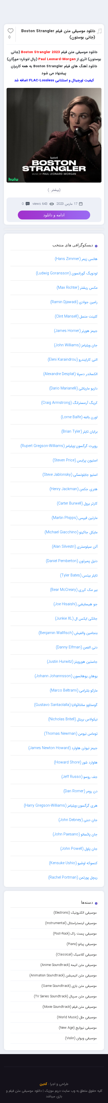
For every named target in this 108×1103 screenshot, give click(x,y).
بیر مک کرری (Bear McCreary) (74, 590)
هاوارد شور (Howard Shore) (76, 762)
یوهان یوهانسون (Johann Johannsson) (66, 676)
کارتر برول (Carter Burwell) (77, 503)
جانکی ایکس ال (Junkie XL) (76, 618)
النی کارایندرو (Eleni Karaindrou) (73, 360)
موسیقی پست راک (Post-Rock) (75, 933)
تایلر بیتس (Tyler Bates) (79, 575)
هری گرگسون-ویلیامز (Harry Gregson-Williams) (61, 805)
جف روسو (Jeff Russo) (79, 777)
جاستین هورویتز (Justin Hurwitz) (72, 662)
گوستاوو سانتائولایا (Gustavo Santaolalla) (66, 705)
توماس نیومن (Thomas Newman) (71, 734)
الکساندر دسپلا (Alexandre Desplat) (70, 374)
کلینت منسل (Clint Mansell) (76, 316)
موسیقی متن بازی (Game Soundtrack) (69, 986)
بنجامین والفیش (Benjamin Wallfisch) (68, 633)
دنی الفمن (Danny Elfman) (77, 647)
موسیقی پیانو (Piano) (82, 944)
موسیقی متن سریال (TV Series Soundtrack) (65, 996)
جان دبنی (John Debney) (78, 820)
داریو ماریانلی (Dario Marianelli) (73, 388)
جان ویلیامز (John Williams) (76, 345)
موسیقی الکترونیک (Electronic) (75, 912)
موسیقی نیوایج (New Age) (78, 1028)
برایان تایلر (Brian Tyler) (79, 431)
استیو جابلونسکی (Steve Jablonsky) (70, 475)
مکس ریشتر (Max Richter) (77, 288)
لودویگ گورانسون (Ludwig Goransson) (67, 273)
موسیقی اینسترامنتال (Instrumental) (71, 923)
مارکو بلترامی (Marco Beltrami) (74, 690)
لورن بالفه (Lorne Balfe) (79, 417)
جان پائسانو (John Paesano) (75, 834)
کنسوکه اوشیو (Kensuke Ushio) (73, 863)
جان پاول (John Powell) (79, 849)
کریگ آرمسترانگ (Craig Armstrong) (69, 403)
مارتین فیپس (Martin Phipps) (75, 518)
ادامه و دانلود (53, 215)
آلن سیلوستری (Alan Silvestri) (75, 547)
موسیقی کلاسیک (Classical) (76, 954)
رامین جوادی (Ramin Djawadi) (74, 302)
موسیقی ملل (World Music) (77, 1017)
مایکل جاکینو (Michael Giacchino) (71, 532)
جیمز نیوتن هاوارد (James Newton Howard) (63, 748)
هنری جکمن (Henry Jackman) (74, 489)
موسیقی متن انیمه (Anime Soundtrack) (68, 965)
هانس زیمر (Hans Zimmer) (76, 259)
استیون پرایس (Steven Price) (75, 460)
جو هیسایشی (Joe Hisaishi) (75, 604)
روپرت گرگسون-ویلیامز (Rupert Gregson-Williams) (59, 446)
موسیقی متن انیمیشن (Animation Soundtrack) (63, 975)
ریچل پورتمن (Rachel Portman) (73, 877)
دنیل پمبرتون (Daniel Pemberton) (72, 561)
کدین (43, 1084)
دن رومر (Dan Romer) (80, 791)
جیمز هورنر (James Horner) (76, 331)
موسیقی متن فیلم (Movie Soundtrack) (69, 1007)
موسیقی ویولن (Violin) (81, 1038)
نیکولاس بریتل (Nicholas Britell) (73, 719)
